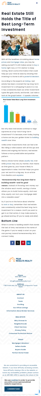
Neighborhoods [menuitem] (20, 324)
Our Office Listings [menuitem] (20, 308)
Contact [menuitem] (20, 298)
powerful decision (31, 76)
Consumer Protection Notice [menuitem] (20, 333)
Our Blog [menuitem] (20, 304)
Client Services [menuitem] (20, 327)
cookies (14, 380)
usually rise (28, 161)
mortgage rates (17, 62)
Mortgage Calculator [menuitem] (20, 343)
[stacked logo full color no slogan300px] (20, 259)
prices (8, 164)
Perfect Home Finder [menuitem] (20, 353)
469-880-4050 (20, 277)
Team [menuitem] (20, 301)
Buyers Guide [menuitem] (20, 350)
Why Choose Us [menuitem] (20, 321)
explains (20, 175)
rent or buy (8, 204)
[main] (20, 125)
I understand (13, 389)
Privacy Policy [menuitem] (20, 330)
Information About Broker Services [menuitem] (20, 311)
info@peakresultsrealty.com (20, 281)
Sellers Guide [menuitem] (20, 346)
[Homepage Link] (11, 3)
